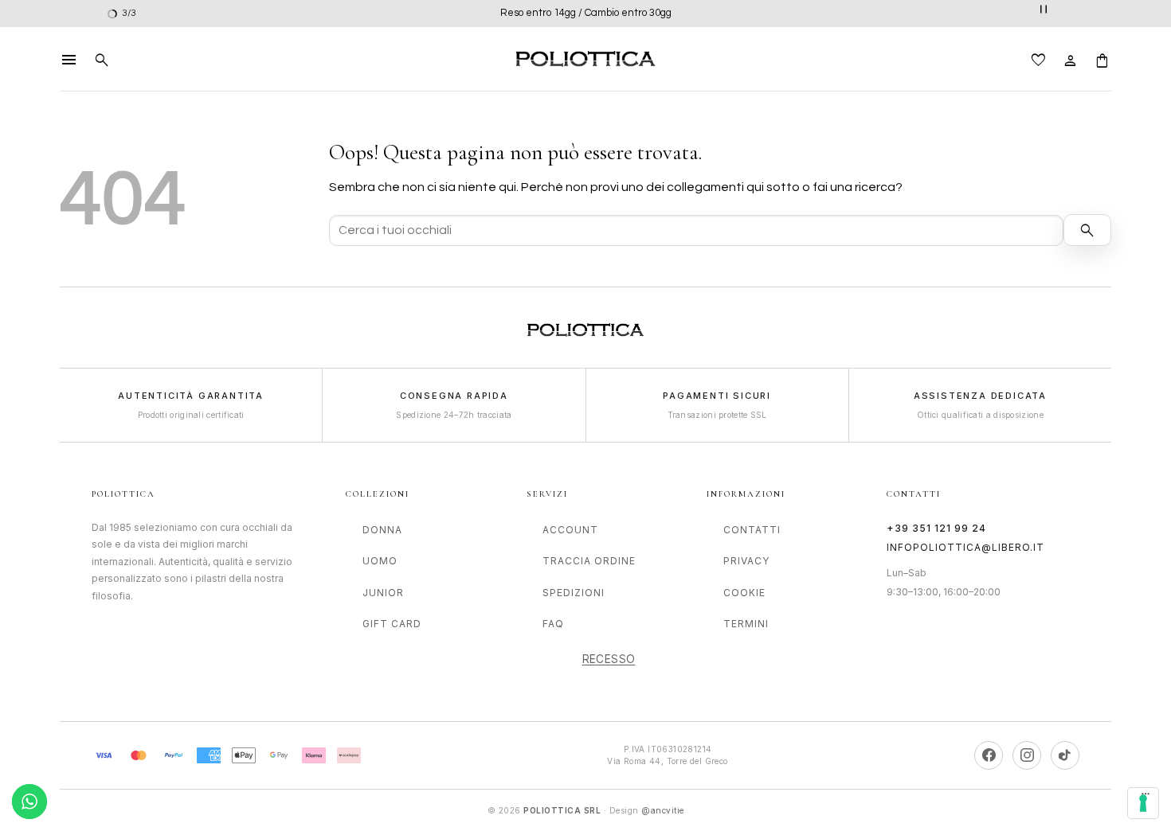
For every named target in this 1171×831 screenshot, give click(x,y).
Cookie (744, 593)
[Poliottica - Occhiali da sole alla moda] (585, 59)
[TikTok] (1065, 755)
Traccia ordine (589, 561)
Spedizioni (573, 593)
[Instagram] (1026, 755)
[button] (69, 58)
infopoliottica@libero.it (965, 547)
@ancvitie (662, 810)
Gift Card (391, 624)
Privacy (746, 561)
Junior (383, 593)
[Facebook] (988, 755)
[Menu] (1145, 797)
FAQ (553, 624)
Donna (382, 530)
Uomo (380, 561)
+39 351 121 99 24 (936, 528)
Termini (746, 624)
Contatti (752, 530)
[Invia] (1087, 230)
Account (570, 530)
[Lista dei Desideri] (1039, 59)
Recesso (609, 659)
